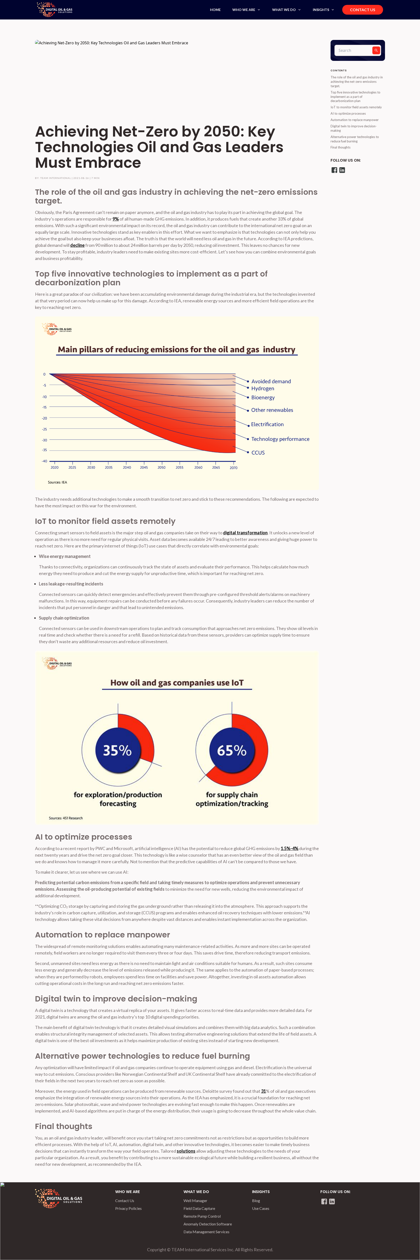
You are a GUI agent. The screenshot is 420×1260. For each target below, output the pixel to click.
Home (215, 10)
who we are (127, 1192)
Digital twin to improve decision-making (354, 128)
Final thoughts (340, 147)
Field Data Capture (199, 1208)
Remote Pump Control (202, 1216)
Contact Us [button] (362, 9)
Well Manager (195, 1200)
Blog (256, 1200)
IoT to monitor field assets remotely (356, 107)
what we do (196, 1192)
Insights (321, 10)
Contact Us (124, 1200)
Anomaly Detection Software (208, 1224)
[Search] (376, 50)
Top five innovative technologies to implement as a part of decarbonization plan (355, 96)
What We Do (284, 10)
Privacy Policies (128, 1208)
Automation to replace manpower (355, 120)
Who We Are (243, 10)
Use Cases (260, 1208)
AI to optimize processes (348, 113)
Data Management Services (206, 1231)
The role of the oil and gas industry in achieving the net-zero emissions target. (357, 81)
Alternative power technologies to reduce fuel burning (355, 139)
